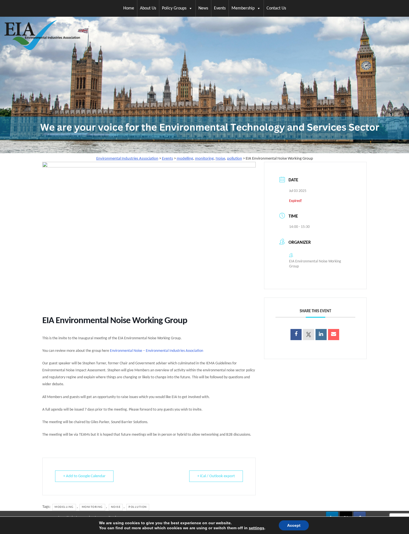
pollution (138, 507)
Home (128, 8)
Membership (243, 8)
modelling (64, 507)
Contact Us (276, 8)
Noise (116, 507)
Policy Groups (174, 8)
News (203, 8)
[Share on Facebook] (296, 334)
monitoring (92, 507)
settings (256, 528)
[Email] (333, 334)
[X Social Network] (308, 334)
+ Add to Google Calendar (84, 476)
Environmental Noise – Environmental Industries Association (156, 351)
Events (220, 8)
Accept (293, 525)
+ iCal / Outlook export (216, 476)
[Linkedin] (321, 334)
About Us (148, 8)
